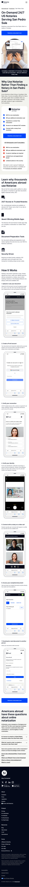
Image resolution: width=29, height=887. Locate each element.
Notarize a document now (14, 33)
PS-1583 (3, 846)
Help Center (4, 830)
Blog (2, 827)
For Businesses (5, 817)
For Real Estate (5, 820)
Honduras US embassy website (13, 168)
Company (3, 794)
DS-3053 (3, 848)
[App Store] (15, 785)
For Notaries (4, 815)
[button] (26, 2)
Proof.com (17, 881)
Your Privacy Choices (9, 878)
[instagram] (13, 782)
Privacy (3, 875)
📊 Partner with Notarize (7, 803)
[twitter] (2, 782)
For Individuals (5, 813)
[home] (6, 2)
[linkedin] (9, 782)
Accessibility (4, 870)
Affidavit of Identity (6, 842)
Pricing (3, 811)
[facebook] (6, 782)
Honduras (11, 8)
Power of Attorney (5, 844)
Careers (3, 801)
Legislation (4, 799)
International (4, 8)
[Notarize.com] (4, 773)
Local (2, 832)
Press (2, 797)
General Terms (5, 872)
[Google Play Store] (5, 785)
